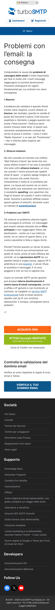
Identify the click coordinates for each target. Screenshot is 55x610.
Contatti (9, 420)
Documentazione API (16, 563)
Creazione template (15, 525)
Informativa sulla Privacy (18, 437)
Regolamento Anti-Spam (18, 443)
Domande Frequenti (15, 474)
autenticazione (27, 205)
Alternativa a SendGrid (17, 507)
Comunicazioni (12, 486)
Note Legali (11, 449)
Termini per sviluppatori (17, 431)
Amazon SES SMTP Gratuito (20, 513)
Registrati (40, 20)
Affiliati (8, 492)
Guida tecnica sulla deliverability (22, 519)
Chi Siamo (10, 414)
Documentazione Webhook (19, 569)
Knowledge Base (14, 468)
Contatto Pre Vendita (16, 480)
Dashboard (18, 20)
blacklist (27, 264)
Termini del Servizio (15, 426)
